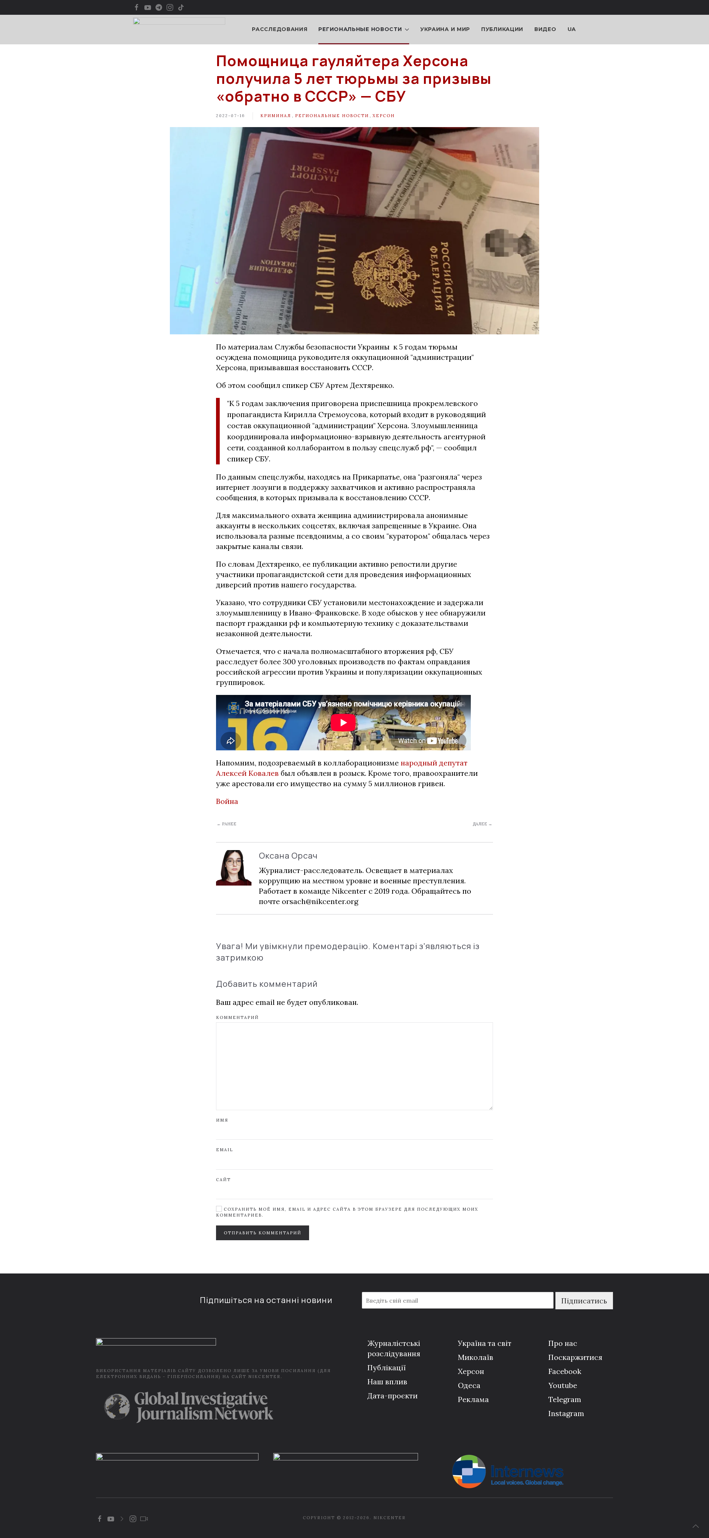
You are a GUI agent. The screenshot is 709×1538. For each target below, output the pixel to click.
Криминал (275, 115)
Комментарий (237, 1017)
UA (572, 29)
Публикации (502, 29)
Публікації (386, 1367)
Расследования (279, 29)
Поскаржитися (575, 1357)
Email (224, 1149)
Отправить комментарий (262, 1232)
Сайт (223, 1179)
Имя (222, 1120)
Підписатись (584, 1300)
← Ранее (226, 823)
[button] (696, 1526)
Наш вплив (387, 1381)
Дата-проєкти (392, 1395)
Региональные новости (332, 115)
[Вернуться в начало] (179, 29)
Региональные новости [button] (360, 29)
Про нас (562, 1343)
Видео (545, 29)
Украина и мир (445, 29)
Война (227, 801)
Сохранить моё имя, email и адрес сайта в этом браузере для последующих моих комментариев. (347, 1212)
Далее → (482, 823)
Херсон (384, 115)
